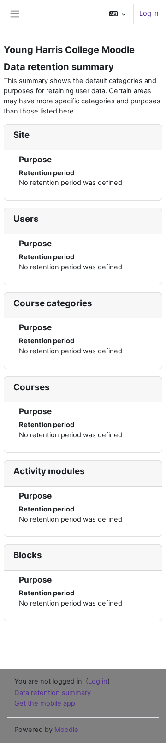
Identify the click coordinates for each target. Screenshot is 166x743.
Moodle (66, 729)
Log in (149, 13)
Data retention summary (52, 693)
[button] (117, 14)
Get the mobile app (44, 703)
